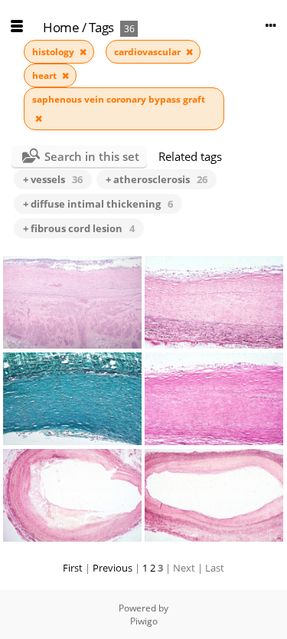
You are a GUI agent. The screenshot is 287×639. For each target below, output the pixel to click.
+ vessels (53, 179)
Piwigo (144, 621)
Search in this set (91, 156)
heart (45, 75)
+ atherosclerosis (156, 179)
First (73, 568)
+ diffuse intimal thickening (98, 204)
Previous (112, 568)
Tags (101, 27)
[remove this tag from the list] (83, 51)
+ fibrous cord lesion (79, 228)
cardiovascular (148, 51)
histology (54, 51)
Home (61, 27)
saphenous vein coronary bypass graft (118, 99)
